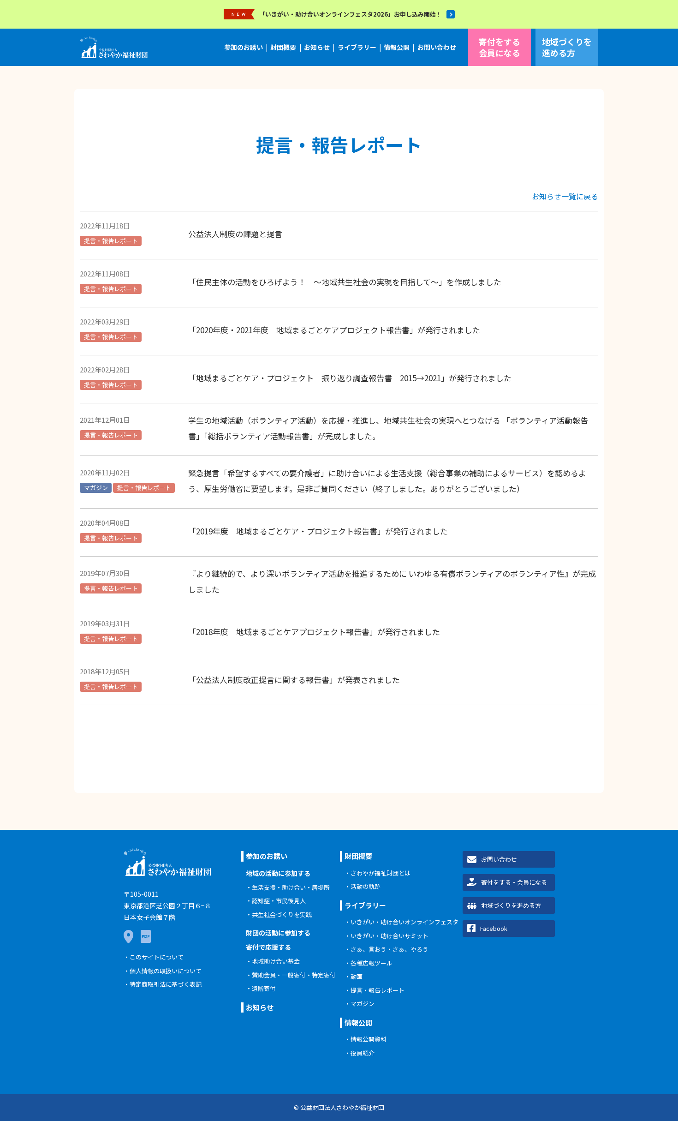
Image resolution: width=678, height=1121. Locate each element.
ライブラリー (357, 47)
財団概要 (283, 47)
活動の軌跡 (366, 886)
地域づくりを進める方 (567, 47)
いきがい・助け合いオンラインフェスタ (404, 921)
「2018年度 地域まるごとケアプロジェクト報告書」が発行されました (314, 631)
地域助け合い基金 (276, 961)
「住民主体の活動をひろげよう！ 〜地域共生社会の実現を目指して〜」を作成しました (344, 282)
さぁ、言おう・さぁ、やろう (389, 949)
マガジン (96, 487)
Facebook (493, 928)
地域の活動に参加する (278, 873)
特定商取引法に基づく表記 (166, 984)
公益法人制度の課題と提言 (235, 234)
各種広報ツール (372, 963)
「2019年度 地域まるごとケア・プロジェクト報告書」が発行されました (318, 531)
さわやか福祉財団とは (380, 873)
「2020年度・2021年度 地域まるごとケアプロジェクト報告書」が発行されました (334, 330)
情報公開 (397, 47)
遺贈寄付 (264, 988)
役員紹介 (363, 1053)
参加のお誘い (243, 47)
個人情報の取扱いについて (166, 970)
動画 (357, 976)
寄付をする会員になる (499, 47)
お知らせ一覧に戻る (565, 196)
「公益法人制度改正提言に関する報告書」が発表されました (294, 679)
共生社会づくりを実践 (282, 914)
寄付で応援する (268, 947)
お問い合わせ (436, 47)
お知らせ (317, 47)
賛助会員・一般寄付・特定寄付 (294, 975)
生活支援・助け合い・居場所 (291, 887)
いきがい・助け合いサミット (389, 935)
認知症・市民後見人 (279, 900)
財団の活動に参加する (278, 932)
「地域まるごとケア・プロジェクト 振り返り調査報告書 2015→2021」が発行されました (349, 378)
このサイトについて (157, 957)
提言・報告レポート (111, 240)
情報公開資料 (369, 1039)
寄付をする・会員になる (514, 882)
